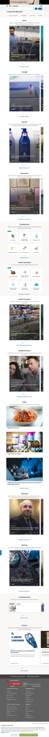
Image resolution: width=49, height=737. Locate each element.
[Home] (7, 680)
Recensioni (28, 715)
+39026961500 (16, 683)
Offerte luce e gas (29, 693)
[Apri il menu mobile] (8, 6)
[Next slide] (41, 15)
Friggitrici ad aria (29, 699)
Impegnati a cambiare (12, 699)
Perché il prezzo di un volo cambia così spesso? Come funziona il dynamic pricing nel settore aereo (24, 528)
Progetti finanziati (11, 711)
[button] (1, 552)
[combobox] (22, 9)
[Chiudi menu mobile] (40, 3)
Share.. (37, 59)
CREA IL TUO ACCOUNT (33, 676)
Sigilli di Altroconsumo (12, 708)
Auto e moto (32, 15)
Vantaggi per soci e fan (12, 715)
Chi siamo (9, 691)
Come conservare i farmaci (14, 453)
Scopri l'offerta (36, 686)
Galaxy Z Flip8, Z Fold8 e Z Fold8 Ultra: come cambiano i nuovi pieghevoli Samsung (22, 208)
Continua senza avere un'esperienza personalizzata (40, 723)
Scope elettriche (29, 701)
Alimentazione (24, 15)
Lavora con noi (10, 695)
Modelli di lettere (29, 717)
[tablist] (24, 64)
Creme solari (28, 695)
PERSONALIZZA (14, 734)
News (26, 708)
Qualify (8, 713)
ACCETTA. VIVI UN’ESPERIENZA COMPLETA (28, 734)
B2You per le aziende (11, 706)
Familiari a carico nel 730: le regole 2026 (21, 106)
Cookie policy (6, 732)
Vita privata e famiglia (13, 15)
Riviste (24, 686)
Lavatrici (27, 697)
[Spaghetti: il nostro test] (24, 416)
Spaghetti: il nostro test (13, 427)
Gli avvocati (28, 691)
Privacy (2, 732)
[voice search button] (33, 9)
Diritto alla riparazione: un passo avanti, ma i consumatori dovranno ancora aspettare (22, 579)
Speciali (27, 706)
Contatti (12, 686)
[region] (24, 729)
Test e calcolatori (29, 711)
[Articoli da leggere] (35, 59)
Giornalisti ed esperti (12, 693)
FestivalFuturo (10, 697)
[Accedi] (41, 6)
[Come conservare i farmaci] (24, 442)
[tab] (22, 165)
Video (26, 713)
